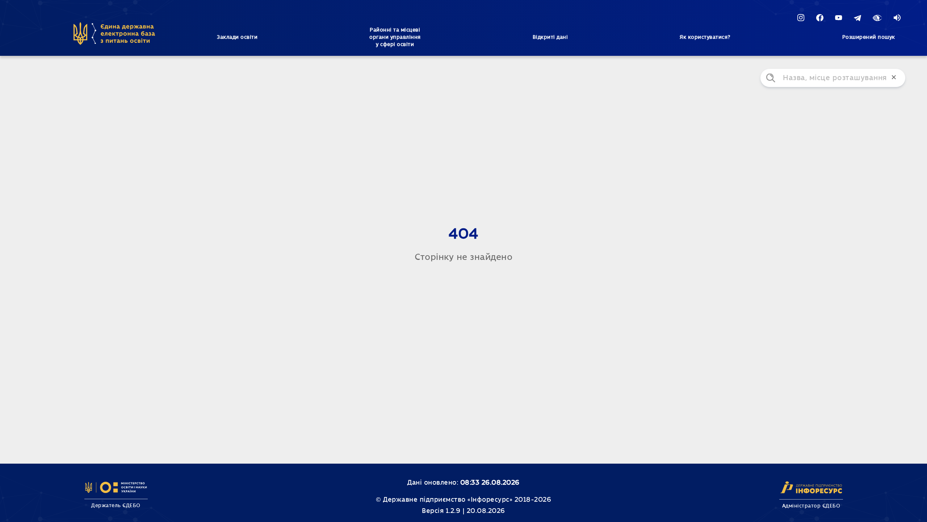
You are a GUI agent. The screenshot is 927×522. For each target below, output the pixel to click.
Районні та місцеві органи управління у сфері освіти (395, 37)
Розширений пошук (868, 37)
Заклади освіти (237, 37)
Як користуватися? (705, 37)
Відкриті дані (550, 37)
